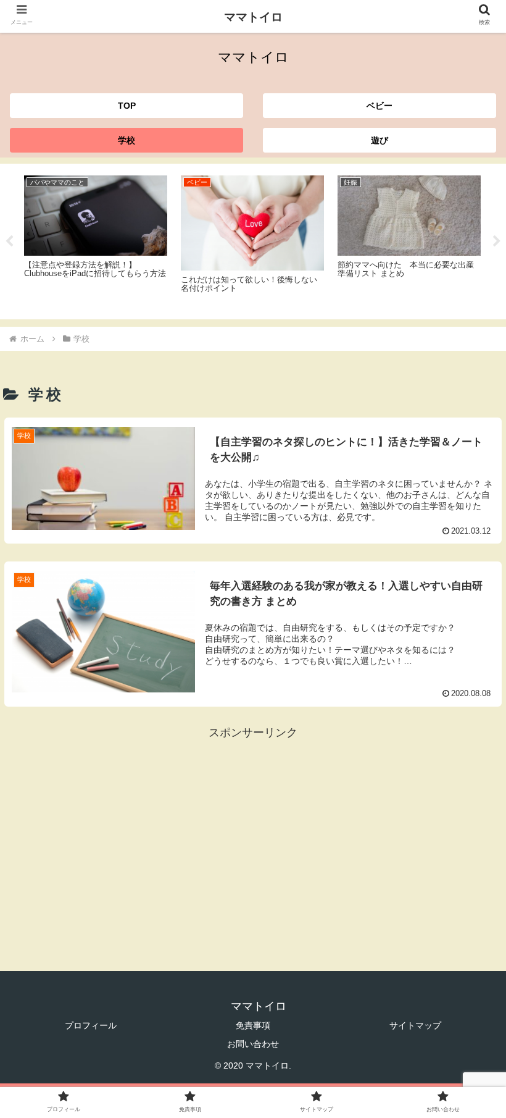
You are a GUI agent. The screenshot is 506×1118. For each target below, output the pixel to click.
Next (497, 241)
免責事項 (253, 1025)
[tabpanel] (95, 239)
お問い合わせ (253, 1044)
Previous (9, 241)
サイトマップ (415, 1025)
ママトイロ (253, 17)
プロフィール (91, 1025)
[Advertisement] (253, 828)
